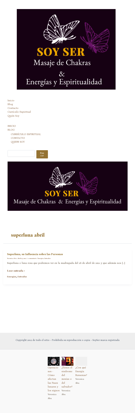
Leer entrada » (16, 271)
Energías (41, 258)
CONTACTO (18, 138)
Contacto (13, 108)
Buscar (42, 154)
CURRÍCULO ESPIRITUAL (26, 134)
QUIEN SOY (18, 141)
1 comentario (32, 258)
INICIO (12, 125)
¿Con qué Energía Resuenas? (81, 371)
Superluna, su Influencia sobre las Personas (35, 254)
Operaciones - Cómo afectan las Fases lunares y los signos (54, 379)
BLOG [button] (11, 129)
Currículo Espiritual (19, 111)
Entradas (47, 258)
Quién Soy (13, 115)
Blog (10, 104)
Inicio (11, 100)
